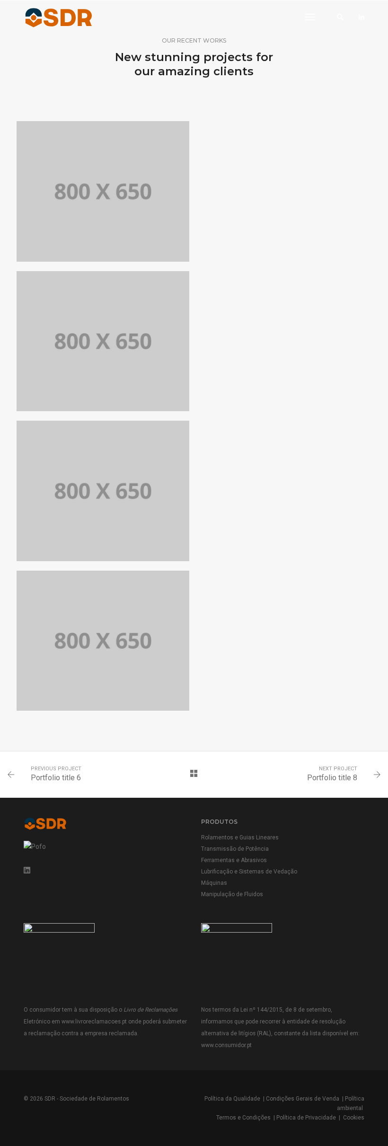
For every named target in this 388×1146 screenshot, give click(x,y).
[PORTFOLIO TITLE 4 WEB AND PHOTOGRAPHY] (103, 641)
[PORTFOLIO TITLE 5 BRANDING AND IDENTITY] (103, 491)
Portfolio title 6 (56, 777)
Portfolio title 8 (332, 777)
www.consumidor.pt (226, 1045)
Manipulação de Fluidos (232, 894)
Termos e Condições (243, 1117)
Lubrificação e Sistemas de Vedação (249, 871)
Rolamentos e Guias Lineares (240, 837)
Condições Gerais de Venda (302, 1098)
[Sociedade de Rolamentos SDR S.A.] (77, 17)
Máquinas (214, 883)
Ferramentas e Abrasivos (234, 860)
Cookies (353, 1117)
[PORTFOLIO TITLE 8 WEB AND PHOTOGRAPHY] (103, 191)
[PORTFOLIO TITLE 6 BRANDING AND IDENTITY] (103, 341)
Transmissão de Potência (235, 849)
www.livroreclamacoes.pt (94, 1021)
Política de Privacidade (306, 1117)
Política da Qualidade (232, 1098)
